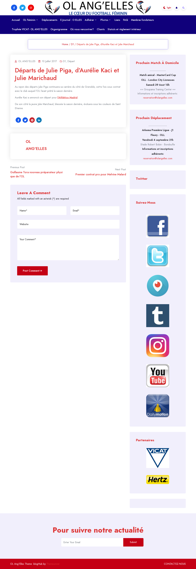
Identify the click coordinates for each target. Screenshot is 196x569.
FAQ (125, 20)
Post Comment (31, 270)
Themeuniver (53, 564)
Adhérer (89, 20)
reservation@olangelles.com (157, 97)
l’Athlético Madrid (67, 97)
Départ (71, 61)
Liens (117, 20)
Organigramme (59, 29)
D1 (72, 44)
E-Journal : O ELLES (71, 20)
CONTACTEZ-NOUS (175, 564)
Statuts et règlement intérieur (124, 29)
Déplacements (49, 20)
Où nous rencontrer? (82, 29)
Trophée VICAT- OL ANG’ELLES (29, 29)
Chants (101, 29)
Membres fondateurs (142, 20)
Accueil (16, 20)
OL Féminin (29, 20)
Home (65, 44)
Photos (104, 20)
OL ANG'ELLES (36, 145)
